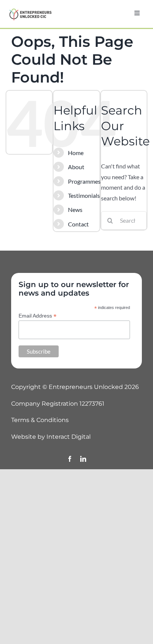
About (76, 166)
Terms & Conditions (40, 420)
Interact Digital (68, 436)
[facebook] (70, 459)
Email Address (37, 315)
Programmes (84, 181)
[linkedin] (83, 459)
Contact (78, 224)
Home (76, 152)
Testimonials (84, 195)
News (75, 209)
